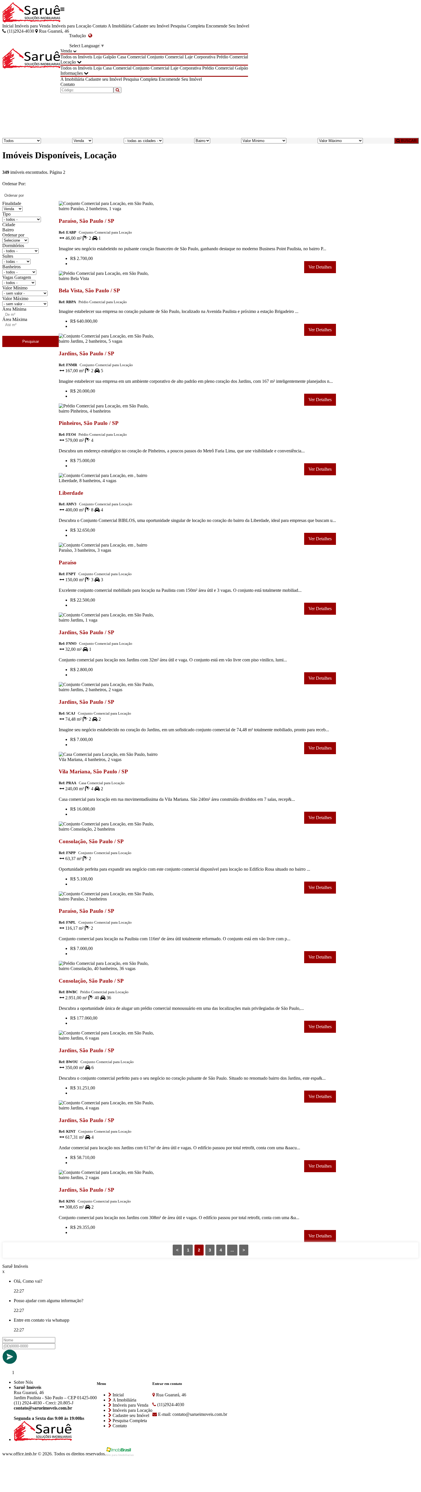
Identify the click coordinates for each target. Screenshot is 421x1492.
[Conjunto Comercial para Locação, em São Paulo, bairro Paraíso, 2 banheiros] (108, 900)
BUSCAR (408, 141)
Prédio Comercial (232, 56)
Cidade (8, 224)
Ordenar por (13, 234)
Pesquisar (30, 341)
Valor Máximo (15, 298)
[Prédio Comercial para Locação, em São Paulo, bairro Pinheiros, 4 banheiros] (108, 412)
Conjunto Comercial (165, 56)
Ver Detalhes (320, 267)
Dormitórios (13, 245)
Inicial (7, 25)
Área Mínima (14, 309)
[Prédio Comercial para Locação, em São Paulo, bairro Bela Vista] (108, 279)
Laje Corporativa (200, 56)
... (232, 1250)
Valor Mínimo (14, 287)
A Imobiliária (119, 25)
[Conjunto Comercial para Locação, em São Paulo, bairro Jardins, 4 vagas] (108, 1109)
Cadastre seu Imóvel (151, 25)
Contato (100, 25)
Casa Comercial (131, 56)
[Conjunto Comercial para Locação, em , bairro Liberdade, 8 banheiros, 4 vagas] (108, 481)
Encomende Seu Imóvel (227, 25)
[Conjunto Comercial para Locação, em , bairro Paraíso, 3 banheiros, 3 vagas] (108, 551)
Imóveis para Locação (71, 25)
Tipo (6, 214)
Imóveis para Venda (32, 25)
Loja (97, 56)
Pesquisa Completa (187, 25)
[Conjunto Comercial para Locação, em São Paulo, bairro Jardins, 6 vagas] (108, 1039)
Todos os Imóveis (76, 56)
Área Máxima (14, 319)
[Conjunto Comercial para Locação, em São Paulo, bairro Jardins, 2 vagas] (108, 1178)
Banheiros (11, 266)
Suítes (7, 256)
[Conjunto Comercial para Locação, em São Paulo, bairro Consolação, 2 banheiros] (108, 830)
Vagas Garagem (16, 277)
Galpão (109, 56)
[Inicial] (31, 12)
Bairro (8, 229)
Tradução (78, 35)
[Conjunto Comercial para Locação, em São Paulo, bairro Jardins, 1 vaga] (108, 621)
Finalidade (11, 203)
